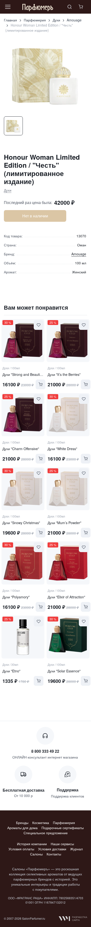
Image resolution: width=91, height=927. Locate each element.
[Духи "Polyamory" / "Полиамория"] (22, 562)
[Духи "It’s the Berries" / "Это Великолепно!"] (68, 340)
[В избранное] (38, 325)
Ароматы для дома (22, 827)
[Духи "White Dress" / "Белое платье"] (68, 414)
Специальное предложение (46, 832)
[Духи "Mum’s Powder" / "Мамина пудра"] (68, 488)
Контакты (54, 854)
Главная (10, 20)
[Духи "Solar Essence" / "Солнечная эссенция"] (68, 637)
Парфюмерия (35, 20)
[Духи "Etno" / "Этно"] (22, 637)
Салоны (36, 854)
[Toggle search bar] (69, 7)
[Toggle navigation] (7, 6)
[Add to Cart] (40, 384)
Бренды (22, 822)
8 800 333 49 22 (45, 751)
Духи (56, 20)
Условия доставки (52, 848)
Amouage (74, 20)
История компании (32, 843)
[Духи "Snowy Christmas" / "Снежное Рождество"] (22, 488)
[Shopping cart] (81, 7)
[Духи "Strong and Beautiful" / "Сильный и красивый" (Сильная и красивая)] (22, 340)
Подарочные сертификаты (62, 827)
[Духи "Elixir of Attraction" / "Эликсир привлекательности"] (68, 562)
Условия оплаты (21, 848)
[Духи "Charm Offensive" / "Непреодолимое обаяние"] (22, 414)
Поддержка (67, 790)
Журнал (76, 848)
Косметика (40, 822)
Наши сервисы (62, 843)
